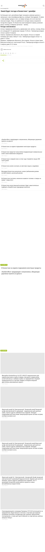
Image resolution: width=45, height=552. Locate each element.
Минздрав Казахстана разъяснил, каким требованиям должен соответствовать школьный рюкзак (20, 172)
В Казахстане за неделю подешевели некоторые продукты (18, 146)
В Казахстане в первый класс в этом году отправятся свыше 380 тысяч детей (20, 159)
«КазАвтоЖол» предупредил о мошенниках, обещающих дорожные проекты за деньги (21, 140)
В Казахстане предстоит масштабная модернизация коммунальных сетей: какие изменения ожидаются (21, 152)
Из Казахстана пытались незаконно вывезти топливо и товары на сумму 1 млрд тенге (21, 179)
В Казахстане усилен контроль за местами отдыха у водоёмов (20, 166)
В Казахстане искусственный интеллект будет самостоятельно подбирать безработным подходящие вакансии (20, 186)
